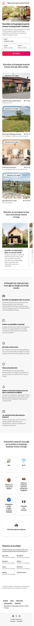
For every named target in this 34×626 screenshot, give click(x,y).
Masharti (19, 621)
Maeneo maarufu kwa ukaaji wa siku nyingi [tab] (15, 550)
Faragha (12, 621)
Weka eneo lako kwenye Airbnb (18, 3)
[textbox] (9, 48)
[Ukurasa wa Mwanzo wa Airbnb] (3, 3)
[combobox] (16, 41)
